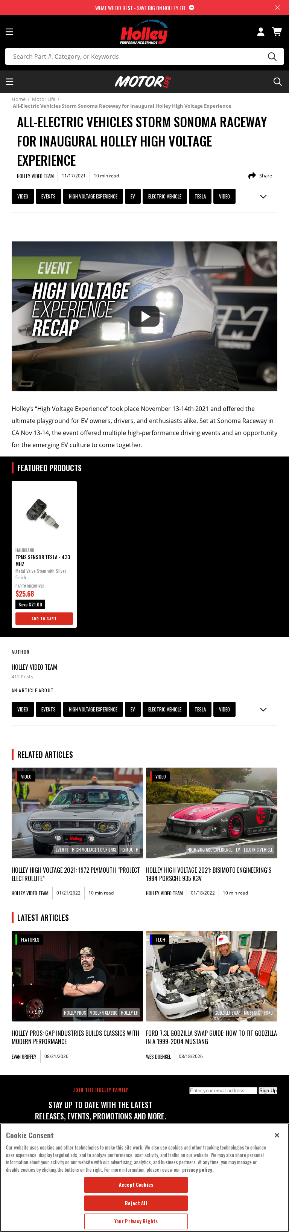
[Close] (277, 1135)
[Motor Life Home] (143, 82)
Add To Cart (44, 618)
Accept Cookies (136, 1184)
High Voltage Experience (93, 196)
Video (22, 196)
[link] (77, 813)
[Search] (271, 56)
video (224, 196)
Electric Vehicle (164, 196)
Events (48, 196)
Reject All (136, 1203)
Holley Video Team (34, 667)
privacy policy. (198, 1169)
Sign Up (268, 1090)
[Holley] (144, 32)
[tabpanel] (44, 554)
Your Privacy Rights (136, 1221)
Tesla (200, 196)
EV (133, 196)
